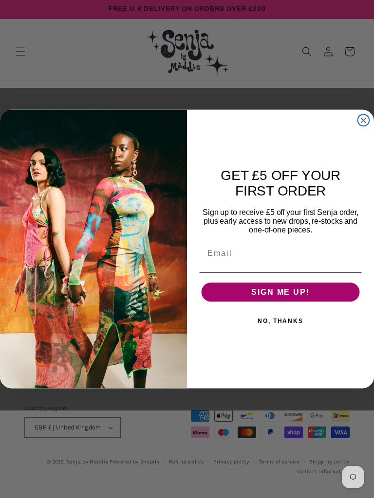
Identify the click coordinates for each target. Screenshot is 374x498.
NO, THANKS (280, 320)
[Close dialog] (364, 120)
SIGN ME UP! (280, 291)
